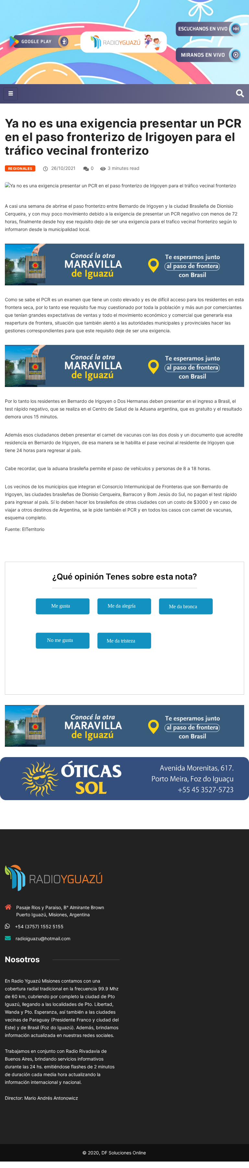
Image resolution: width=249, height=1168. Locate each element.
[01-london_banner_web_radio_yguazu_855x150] (124, 264)
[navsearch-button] (240, 93)
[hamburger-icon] (10, 93)
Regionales (20, 168)
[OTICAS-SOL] (124, 778)
